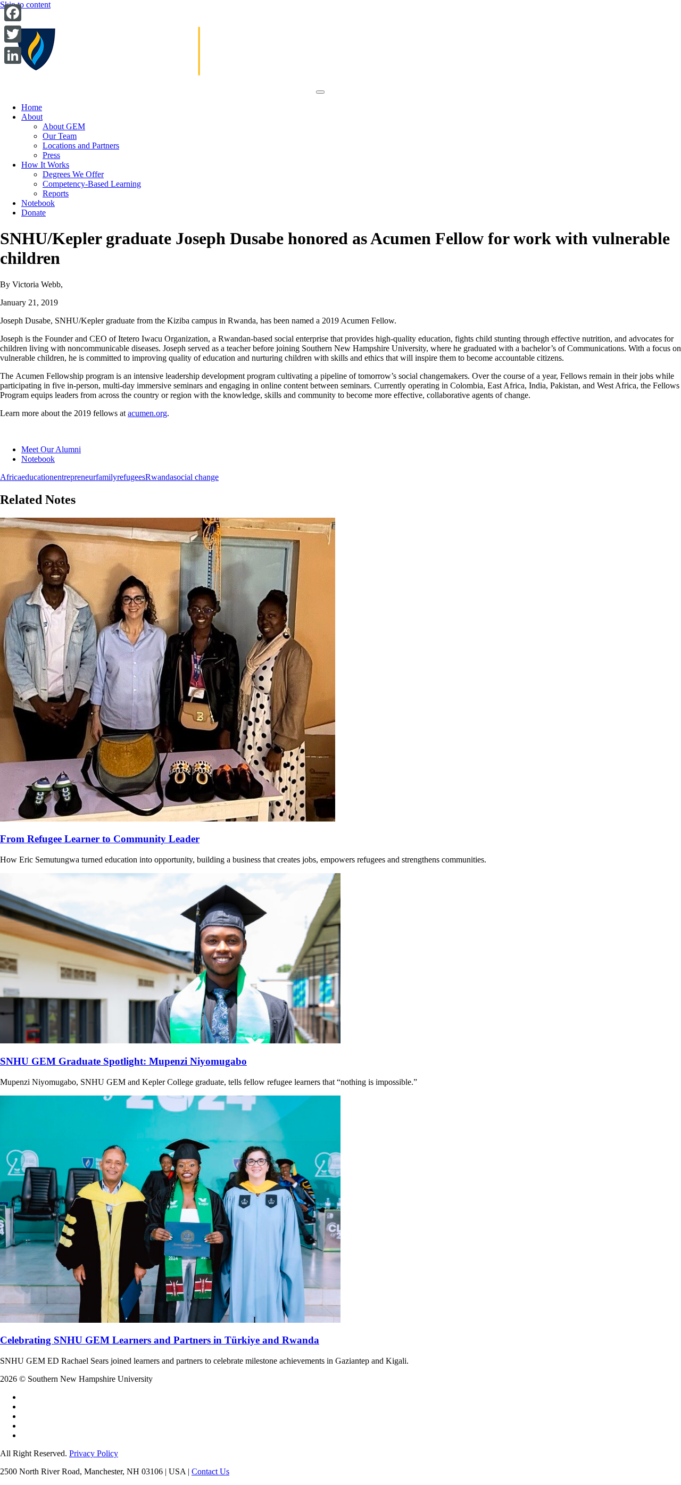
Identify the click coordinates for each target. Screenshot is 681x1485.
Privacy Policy (93, 1453)
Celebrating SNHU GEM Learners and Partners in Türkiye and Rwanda (159, 1340)
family (106, 477)
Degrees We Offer (73, 174)
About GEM (64, 126)
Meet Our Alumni (51, 449)
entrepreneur (75, 477)
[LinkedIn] (12, 55)
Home (31, 107)
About (32, 116)
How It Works (45, 164)
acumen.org (147, 413)
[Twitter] (12, 34)
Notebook (38, 203)
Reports (56, 193)
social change (196, 477)
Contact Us (210, 1471)
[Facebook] (12, 12)
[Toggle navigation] (320, 92)
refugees (131, 477)
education (37, 477)
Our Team (60, 135)
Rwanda (159, 477)
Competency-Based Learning (92, 183)
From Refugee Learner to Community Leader (100, 838)
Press (51, 155)
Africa (10, 477)
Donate (33, 212)
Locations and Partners (81, 145)
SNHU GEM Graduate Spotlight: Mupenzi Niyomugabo (123, 1061)
